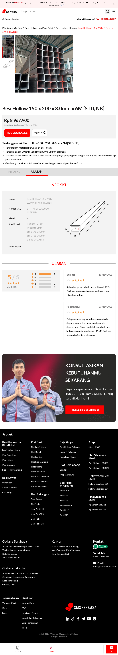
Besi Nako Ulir (37, 523)
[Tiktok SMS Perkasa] (73, 618)
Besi (20, 28)
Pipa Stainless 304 (97, 509)
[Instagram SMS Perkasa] (94, 618)
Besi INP (64, 515)
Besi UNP (64, 510)
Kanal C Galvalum (68, 452)
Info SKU (18, 651)
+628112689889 (108, 19)
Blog (4, 613)
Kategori (11, 28)
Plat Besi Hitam (38, 447)
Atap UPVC (94, 447)
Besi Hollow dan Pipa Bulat (39, 28)
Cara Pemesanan (30, 622)
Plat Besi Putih (38, 471)
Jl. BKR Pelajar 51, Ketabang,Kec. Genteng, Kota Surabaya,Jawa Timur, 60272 (66, 550)
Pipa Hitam (7, 460)
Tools (24, 627)
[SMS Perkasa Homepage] (10, 11)
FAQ (24, 608)
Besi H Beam (66, 505)
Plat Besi (36, 442)
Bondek (63, 469)
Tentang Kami (9, 603)
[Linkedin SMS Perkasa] (67, 618)
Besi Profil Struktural (66, 484)
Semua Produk (12, 19)
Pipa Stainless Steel (97, 498)
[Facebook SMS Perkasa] (78, 618)
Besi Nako (36, 518)
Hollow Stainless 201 (98, 484)
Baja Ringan (67, 442)
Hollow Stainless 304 (98, 488)
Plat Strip (35, 504)
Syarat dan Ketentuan (32, 618)
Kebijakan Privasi (30, 613)
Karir (4, 608)
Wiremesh (7, 482)
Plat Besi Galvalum (40, 476)
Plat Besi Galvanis (39, 461)
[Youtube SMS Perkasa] (89, 618)
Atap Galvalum (67, 474)
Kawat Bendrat (9, 487)
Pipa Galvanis (8, 465)
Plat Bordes (36, 457)
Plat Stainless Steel (97, 457)
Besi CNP (64, 490)
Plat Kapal (36, 452)
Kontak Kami (28, 603)
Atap (91, 442)
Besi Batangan (40, 494)
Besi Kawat (9, 477)
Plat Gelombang (70, 464)
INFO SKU (14, 171)
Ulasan (51, 651)
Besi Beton (36, 499)
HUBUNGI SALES (17, 133)
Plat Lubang (36, 466)
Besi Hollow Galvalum (70, 447)
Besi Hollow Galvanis (12, 469)
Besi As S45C (37, 514)
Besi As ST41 (37, 509)
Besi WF (64, 500)
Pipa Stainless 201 (97, 504)
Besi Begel (7, 492)
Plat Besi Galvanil (39, 481)
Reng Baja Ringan (68, 457)
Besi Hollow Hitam (65, 28)
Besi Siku (64, 495)
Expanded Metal (39, 486)
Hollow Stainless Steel (99, 477)
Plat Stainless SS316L (98, 468)
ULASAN (36, 171)
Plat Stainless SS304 (98, 463)
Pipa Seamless (9, 455)
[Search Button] (107, 11)
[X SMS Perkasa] (83, 618)
